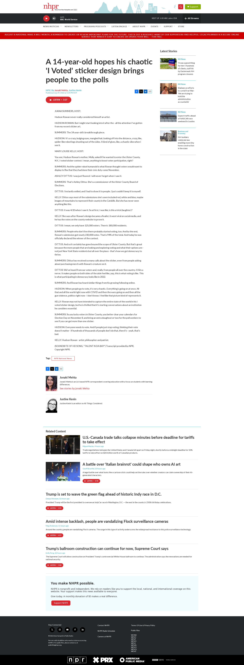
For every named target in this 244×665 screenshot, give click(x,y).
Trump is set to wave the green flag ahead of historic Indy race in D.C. (104, 494)
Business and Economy (183, 132)
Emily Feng (50, 553)
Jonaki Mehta (61, 90)
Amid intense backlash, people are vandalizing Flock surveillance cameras (107, 521)
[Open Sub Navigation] (61, 26)
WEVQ (134, 649)
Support (194, 6)
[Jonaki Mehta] (51, 383)
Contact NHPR (103, 625)
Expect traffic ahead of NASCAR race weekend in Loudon (187, 118)
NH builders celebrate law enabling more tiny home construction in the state (186, 142)
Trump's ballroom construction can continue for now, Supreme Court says (107, 548)
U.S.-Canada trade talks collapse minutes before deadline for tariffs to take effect (138, 439)
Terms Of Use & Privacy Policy (143, 625)
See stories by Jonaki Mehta (74, 388)
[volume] (54, 18)
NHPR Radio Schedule (106, 631)
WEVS (133, 651)
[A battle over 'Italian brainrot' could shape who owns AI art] (63, 471)
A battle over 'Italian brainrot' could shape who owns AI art (131, 464)
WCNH (134, 635)
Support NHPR (61, 602)
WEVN (133, 645)
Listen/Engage (119, 26)
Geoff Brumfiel (88, 469)
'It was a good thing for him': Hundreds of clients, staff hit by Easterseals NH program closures (186, 68)
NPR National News (63, 358)
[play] (46, 18)
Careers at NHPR (104, 637)
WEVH (133, 641)
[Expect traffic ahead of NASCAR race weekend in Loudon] (168, 116)
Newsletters (72, 26)
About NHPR (139, 26)
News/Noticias (51, 26)
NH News (182, 59)
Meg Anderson (52, 526)
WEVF (133, 639)
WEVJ (133, 643)
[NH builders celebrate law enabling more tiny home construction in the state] (168, 135)
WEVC (133, 637)
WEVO (134, 647)
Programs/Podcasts (95, 26)
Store (181, 26)
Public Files (135, 630)
